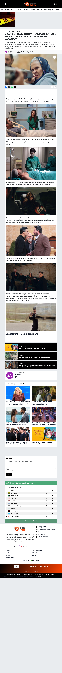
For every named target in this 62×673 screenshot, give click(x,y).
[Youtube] (21, 546)
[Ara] (56, 4)
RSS (17, 566)
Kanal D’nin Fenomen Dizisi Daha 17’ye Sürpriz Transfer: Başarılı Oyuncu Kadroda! (17, 443)
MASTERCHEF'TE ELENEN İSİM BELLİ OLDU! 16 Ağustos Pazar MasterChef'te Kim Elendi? (44, 423)
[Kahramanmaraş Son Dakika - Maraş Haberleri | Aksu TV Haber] (30, 4)
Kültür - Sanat (16, 31)
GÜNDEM (57, 10)
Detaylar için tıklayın (31, 521)
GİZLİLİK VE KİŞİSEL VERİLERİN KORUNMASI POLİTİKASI (20, 576)
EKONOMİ (34, 554)
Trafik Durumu (41, 531)
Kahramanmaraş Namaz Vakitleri (46, 529)
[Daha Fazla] (15, 87)
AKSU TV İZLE (5, 10)
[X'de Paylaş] (9, 87)
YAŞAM (50, 10)
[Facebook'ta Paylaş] (6, 87)
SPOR (45, 10)
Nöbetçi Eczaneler (42, 526)
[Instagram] (18, 546)
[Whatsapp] (27, 546)
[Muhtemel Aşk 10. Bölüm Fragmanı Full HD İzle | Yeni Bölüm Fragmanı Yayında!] (18, 414)
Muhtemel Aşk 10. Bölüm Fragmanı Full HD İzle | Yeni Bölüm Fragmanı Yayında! (17, 423)
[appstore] (26, 560)
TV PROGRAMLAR (29, 10)
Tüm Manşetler (42, 534)
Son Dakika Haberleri (43, 536)
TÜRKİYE (39, 10)
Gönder (9, 474)
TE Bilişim (35, 571)
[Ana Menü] (5, 4)
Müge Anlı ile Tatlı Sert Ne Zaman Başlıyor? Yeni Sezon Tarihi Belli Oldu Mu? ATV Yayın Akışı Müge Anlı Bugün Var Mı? (18, 403)
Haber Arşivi (41, 538)
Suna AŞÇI (18, 374)
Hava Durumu (41, 528)
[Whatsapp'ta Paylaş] (12, 87)
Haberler (7, 31)
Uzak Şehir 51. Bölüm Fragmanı (22, 334)
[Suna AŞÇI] (9, 375)
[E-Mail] (16, 377)
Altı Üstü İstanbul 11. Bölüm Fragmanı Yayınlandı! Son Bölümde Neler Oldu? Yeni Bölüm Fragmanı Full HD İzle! (43, 403)
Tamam (40, 576)
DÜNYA (8, 555)
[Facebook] (13, 546)
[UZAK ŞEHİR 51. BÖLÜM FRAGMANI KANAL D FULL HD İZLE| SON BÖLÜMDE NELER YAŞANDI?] (31, 69)
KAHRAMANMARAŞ (16, 10)
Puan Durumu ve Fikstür (44, 533)
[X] (15, 546)
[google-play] (34, 560)
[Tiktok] (24, 546)
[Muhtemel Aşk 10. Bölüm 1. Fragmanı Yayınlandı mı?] (44, 434)
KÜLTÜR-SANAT (10, 557)
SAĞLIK (34, 555)
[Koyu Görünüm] (54, 4)
